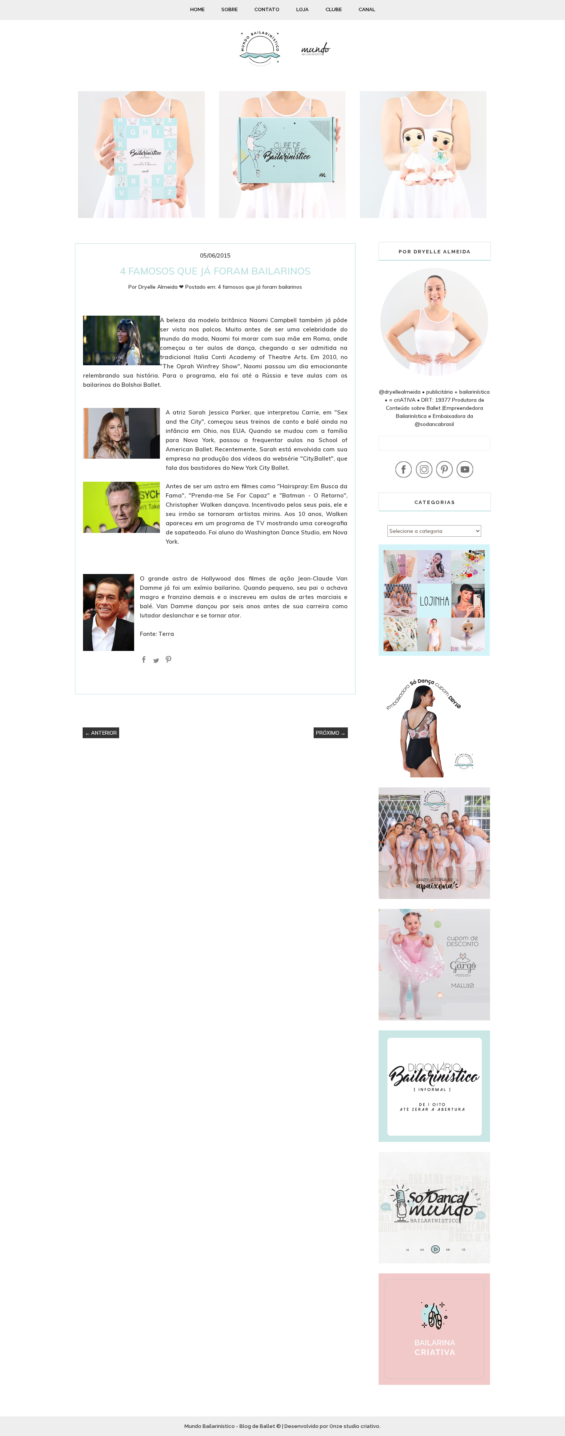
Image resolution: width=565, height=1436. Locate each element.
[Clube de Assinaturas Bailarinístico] (282, 216)
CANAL (367, 9)
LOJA (302, 9)
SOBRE (229, 9)
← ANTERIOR (101, 733)
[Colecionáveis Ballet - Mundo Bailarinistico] (423, 216)
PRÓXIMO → (331, 733)
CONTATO (266, 9)
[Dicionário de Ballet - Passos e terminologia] (141, 216)
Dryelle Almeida (158, 286)
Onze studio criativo (354, 1426)
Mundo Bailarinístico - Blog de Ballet (229, 1426)
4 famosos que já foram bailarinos (260, 286)
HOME (197, 9)
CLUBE (334, 9)
